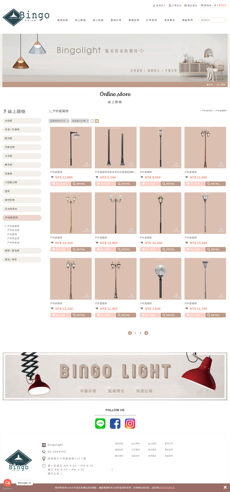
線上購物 (80, 20)
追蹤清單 (136, 456)
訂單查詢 (177, 5)
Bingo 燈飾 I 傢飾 (25, 17)
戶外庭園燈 (13, 226)
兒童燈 (8, 173)
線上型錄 (98, 20)
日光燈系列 (11, 209)
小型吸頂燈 (11, 182)
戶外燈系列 (11, 217)
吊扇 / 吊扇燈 (12, 129)
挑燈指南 (62, 20)
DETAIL (81, 184)
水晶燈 (8, 120)
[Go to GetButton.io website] (8, 489)
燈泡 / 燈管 (11, 259)
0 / (215, 5)
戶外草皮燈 (13, 238)
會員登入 (161, 5)
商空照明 (10, 200)
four (97, 121)
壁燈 (7, 191)
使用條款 (152, 456)
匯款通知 (192, 5)
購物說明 (134, 20)
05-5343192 (57, 451)
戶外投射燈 (13, 242)
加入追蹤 (60, 184)
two (92, 121)
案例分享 (116, 20)
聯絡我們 (187, 20)
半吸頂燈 (10, 147)
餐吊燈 (8, 164)
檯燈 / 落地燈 (12, 250)
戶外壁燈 (12, 234)
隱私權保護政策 (167, 487)
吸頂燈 (8, 138)
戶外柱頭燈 (13, 230)
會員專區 (169, 20)
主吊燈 (8, 156)
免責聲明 (169, 456)
